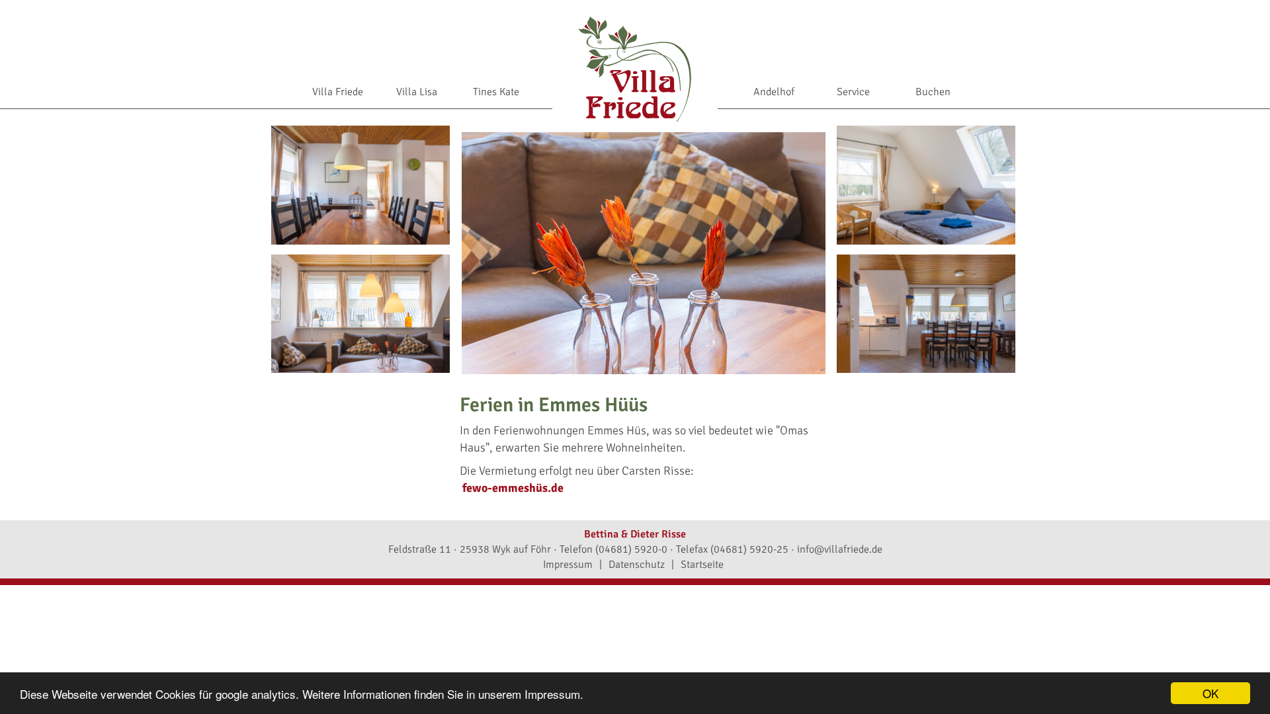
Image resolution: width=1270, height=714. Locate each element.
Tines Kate (496, 92)
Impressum (568, 564)
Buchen (933, 92)
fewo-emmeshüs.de (513, 488)
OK (1210, 693)
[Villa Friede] (635, 68)
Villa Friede (337, 92)
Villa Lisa (416, 92)
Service (853, 92)
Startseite (702, 564)
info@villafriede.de (839, 549)
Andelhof (773, 92)
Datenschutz (637, 564)
